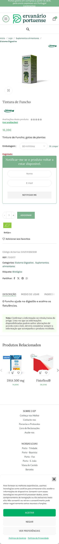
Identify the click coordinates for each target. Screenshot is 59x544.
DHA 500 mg (15, 380)
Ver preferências (29, 530)
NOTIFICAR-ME (29, 195)
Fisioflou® (43, 380)
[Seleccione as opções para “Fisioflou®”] (40, 373)
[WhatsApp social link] (27, 278)
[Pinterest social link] (22, 278)
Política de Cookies (17, 538)
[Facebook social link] (14, 278)
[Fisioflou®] (43, 364)
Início (2, 38)
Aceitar (29, 512)
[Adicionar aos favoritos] (18, 373)
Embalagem (8, 146)
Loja (10, 38)
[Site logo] (29, 18)
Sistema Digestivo (24, 262)
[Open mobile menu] (6, 19)
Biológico (17, 271)
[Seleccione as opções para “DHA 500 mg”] (13, 373)
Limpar (55, 146)
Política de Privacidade (38, 538)
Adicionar (25, 215)
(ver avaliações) (10, 122)
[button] (54, 479)
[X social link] (18, 278)
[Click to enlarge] (8, 90)
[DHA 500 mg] (15, 364)
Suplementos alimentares (27, 38)
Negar (29, 521)
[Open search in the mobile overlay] (28, 29)
